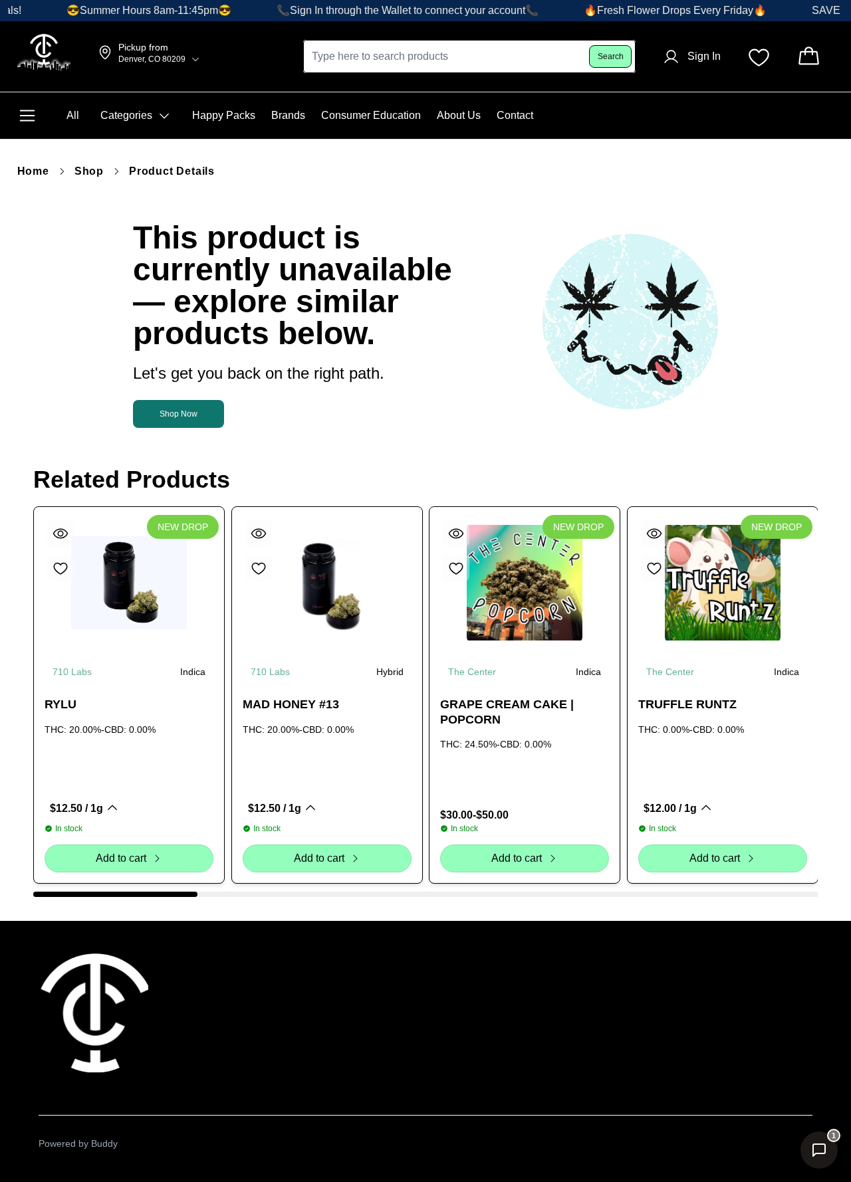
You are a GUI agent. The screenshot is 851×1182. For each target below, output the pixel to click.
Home (33, 171)
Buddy (104, 1143)
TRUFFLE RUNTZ (687, 704)
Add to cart (121, 858)
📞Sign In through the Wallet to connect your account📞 (396, 10)
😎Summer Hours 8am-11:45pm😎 (137, 10)
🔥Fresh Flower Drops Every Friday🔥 (663, 10)
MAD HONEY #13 (291, 704)
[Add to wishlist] (60, 568)
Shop (89, 171)
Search (611, 56)
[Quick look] (60, 533)
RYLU (60, 704)
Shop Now (178, 414)
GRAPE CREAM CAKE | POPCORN (507, 712)
